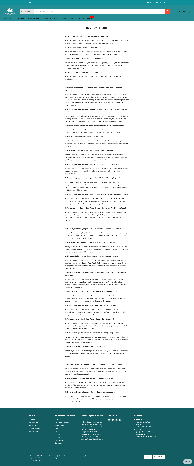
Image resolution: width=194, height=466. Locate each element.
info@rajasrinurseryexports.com (146, 437)
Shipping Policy (34, 425)
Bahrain (57, 434)
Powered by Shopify (35, 460)
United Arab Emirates (62, 423)
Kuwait (57, 437)
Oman (57, 428)
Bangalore (58, 443)
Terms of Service (34, 428)
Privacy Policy (33, 423)
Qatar (57, 431)
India (160, 3)
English (149, 3)
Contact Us (32, 420)
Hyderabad (59, 440)
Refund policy (33, 431)
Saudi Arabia (59, 425)
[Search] (167, 11)
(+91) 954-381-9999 (143, 432)
